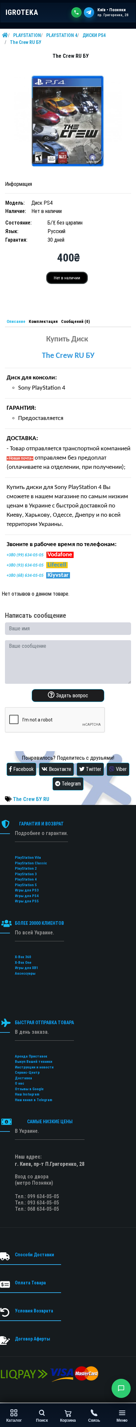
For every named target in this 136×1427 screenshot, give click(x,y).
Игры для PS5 (27, 901)
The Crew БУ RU (31, 799)
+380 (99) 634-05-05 (25, 555)
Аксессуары (25, 973)
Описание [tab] (16, 321)
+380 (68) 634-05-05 (25, 576)
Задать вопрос (71, 695)
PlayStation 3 (26, 874)
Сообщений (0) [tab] (75, 321)
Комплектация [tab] (43, 321)
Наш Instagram (27, 1094)
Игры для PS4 (27, 896)
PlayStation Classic (31, 863)
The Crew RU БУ (25, 42)
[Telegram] (89, 12)
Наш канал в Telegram (33, 1100)
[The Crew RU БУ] (68, 121)
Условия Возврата (34, 1310)
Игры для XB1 (26, 968)
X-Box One (23, 962)
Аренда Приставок (31, 1056)
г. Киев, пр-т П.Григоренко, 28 (50, 1164)
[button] (121, 1388)
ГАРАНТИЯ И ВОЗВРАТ (41, 823)
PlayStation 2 (26, 868)
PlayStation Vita (28, 857)
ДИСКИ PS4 (94, 35)
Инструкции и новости (34, 1067)
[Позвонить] (76, 12)
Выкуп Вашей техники (33, 1062)
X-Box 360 (23, 957)
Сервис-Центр (27, 1072)
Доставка (23, 1078)
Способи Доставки (34, 1254)
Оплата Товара (30, 1282)
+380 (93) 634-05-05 (25, 565)
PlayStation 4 (26, 879)
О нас (19, 1083)
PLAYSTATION (27, 35)
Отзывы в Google (29, 1089)
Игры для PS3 (27, 890)
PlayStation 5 (26, 885)
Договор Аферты (32, 1338)
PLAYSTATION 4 (61, 35)
